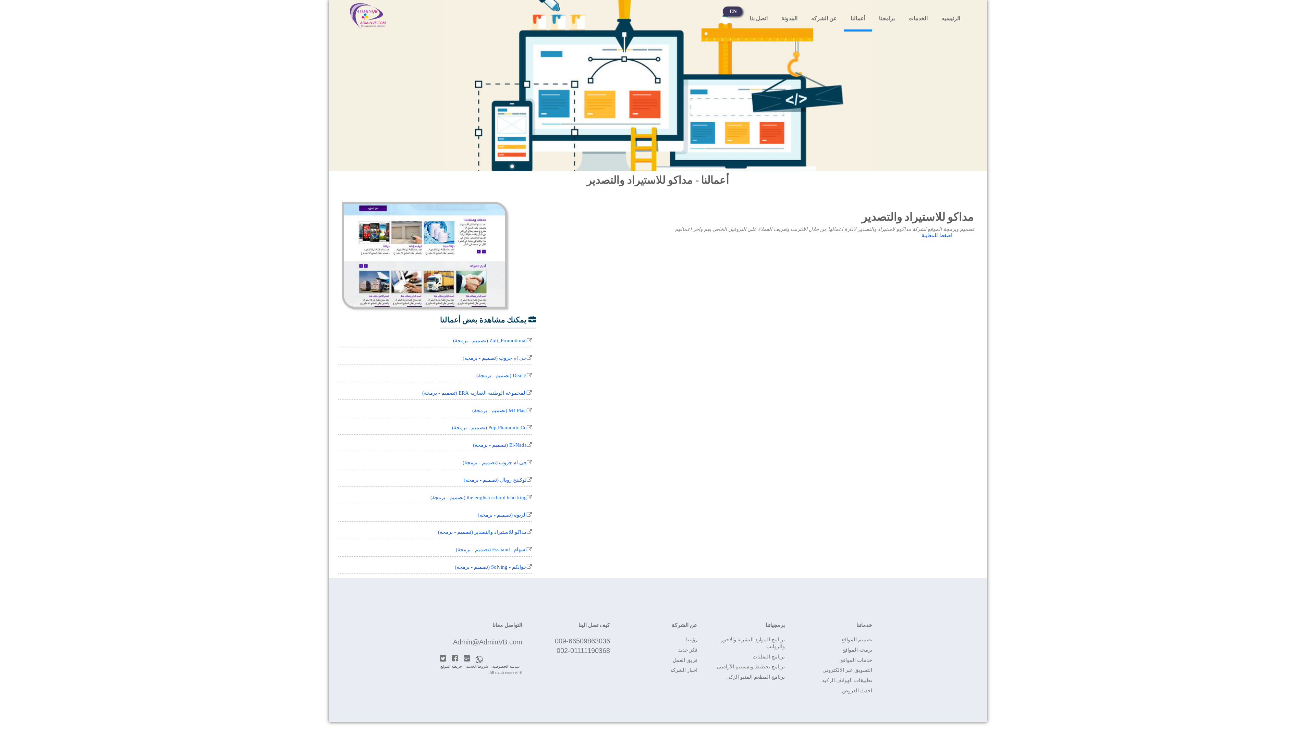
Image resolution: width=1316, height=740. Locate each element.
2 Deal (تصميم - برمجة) (501, 375)
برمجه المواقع (857, 650)
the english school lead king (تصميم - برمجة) (478, 497)
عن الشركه (824, 18)
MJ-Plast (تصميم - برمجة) (499, 410)
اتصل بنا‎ (759, 18)
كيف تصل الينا (594, 625)
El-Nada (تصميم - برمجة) (500, 445)
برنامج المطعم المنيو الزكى (755, 677)
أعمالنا (858, 18)
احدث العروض (857, 690)
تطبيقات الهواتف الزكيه (847, 680)
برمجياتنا (775, 625)
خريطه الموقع (451, 666)
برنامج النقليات (769, 656)
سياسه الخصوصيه (506, 666)
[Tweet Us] (445, 656)
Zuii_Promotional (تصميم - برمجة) (490, 340)
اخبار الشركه (683, 670)
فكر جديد (687, 650)
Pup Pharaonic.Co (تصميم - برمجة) (489, 427)
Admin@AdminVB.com (487, 642)
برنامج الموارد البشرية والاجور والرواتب (753, 643)
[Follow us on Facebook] (457, 656)
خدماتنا (864, 625)
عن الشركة (684, 625)
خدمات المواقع (856, 660)
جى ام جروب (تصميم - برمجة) (495, 358)
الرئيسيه (950, 18)
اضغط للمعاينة (937, 235)
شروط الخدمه (477, 666)
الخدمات (918, 18)
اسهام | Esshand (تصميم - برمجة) (491, 549)
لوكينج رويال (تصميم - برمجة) (495, 480)
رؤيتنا (691, 639)
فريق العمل (685, 660)
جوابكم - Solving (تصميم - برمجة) (491, 567)
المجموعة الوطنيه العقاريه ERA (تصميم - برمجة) (474, 393)
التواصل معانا (507, 625)
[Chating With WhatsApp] (481, 656)
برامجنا (887, 18)
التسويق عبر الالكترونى (847, 670)
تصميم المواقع (856, 639)
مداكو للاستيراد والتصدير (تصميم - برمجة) (482, 532)
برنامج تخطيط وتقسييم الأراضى (751, 666)
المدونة (789, 18)
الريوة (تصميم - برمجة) (502, 515)
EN (733, 11)
